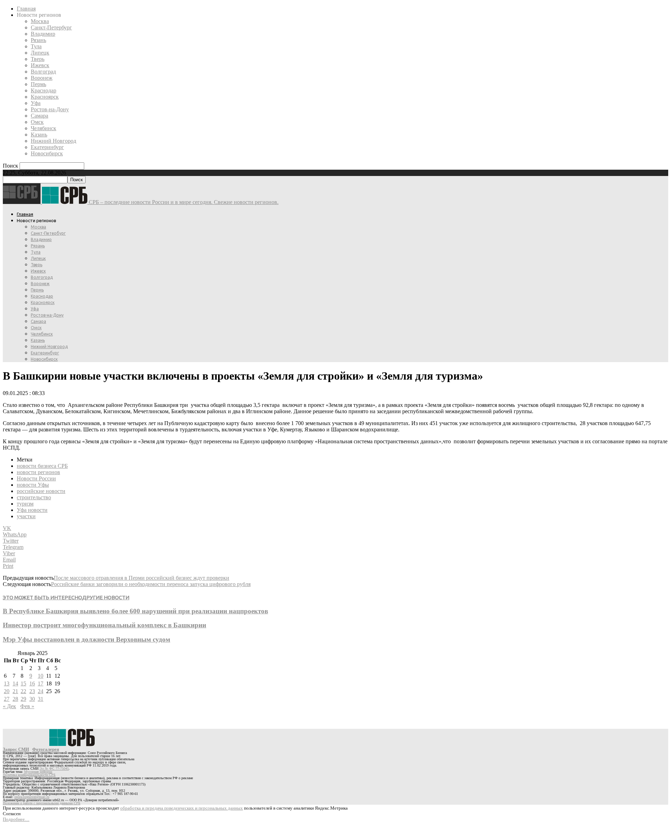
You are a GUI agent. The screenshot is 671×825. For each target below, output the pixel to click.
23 (32, 691)
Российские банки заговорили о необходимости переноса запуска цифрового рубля (151, 584)
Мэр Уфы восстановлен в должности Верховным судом (86, 639)
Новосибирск (47, 153)
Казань (39, 135)
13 (6, 683)
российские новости (41, 491)
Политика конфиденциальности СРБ (29, 775)
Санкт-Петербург (51, 27)
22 (23, 691)
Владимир (43, 34)
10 (40, 676)
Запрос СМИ (16, 749)
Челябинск (43, 128)
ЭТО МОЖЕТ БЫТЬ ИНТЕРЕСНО (42, 597)
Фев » (27, 706)
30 (32, 699)
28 (15, 699)
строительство (34, 497)
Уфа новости (32, 510)
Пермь (38, 84)
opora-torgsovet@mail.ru (31, 797)
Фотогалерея (45, 749)
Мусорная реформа (38, 772)
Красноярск (45, 97)
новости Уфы (33, 485)
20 (6, 691)
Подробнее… (16, 819)
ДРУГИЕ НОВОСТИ (105, 597)
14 (15, 683)
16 (32, 683)
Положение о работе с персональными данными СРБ (41, 803)
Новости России (36, 478)
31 (40, 699)
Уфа (36, 103)
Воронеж (41, 78)
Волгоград (43, 72)
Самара (39, 116)
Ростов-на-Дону (50, 109)
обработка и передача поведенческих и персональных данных (181, 808)
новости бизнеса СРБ (42, 466)
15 (23, 683)
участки (26, 516)
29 (23, 699)
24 (40, 691)
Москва (40, 21)
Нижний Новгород (53, 141)
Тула (36, 46)
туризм (25, 504)
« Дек (9, 706)
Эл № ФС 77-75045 (54, 768)
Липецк (40, 53)
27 (6, 699)
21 (15, 691)
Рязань (38, 40)
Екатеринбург (47, 147)
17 (40, 683)
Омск (37, 122)
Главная (26, 9)
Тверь (37, 59)
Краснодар (43, 90)
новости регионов (38, 472)
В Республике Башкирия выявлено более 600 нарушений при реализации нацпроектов (135, 611)
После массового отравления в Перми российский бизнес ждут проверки (141, 578)
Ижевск (40, 65)
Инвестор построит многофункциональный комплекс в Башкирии (104, 625)
